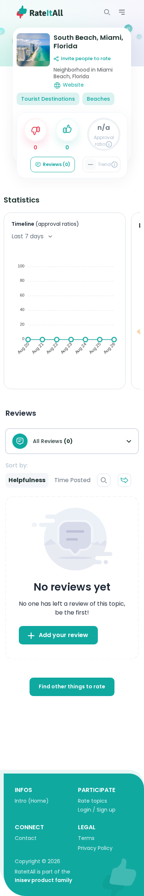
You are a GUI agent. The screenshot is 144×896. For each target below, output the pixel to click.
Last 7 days (27, 236)
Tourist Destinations (48, 99)
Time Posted (72, 480)
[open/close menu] (107, 12)
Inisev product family (43, 880)
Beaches (98, 99)
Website (73, 85)
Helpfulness (26, 480)
